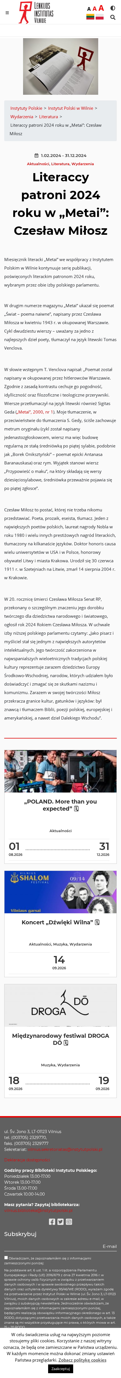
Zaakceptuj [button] (60, 1368)
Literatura (60, 164)
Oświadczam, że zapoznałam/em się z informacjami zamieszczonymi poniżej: (47, 1260)
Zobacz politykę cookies (82, 1360)
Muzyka (60, 944)
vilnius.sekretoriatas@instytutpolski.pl (65, 1149)
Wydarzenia (82, 164)
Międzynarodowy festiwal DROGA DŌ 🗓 (60, 1039)
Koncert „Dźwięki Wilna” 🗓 (60, 922)
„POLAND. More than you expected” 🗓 (60, 805)
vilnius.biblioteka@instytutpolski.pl (38, 1210)
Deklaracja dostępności (27, 1159)
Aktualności (38, 164)
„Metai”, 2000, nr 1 (35, 412)
